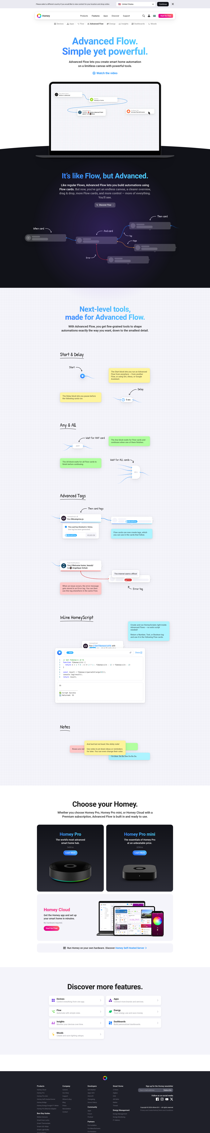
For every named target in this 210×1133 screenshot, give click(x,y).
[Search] (143, 16)
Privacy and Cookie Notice (149, 1110)
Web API (91, 1096)
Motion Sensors (42, 1117)
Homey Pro (40, 1093)
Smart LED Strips (43, 1126)
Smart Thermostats (43, 1123)
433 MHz (116, 1099)
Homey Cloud (41, 1090)
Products (84, 16)
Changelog (91, 1099)
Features (96, 16)
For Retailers (92, 1132)
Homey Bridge (42, 1102)
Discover (115, 16)
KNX (114, 1096)
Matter (115, 1102)
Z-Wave (115, 1090)
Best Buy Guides (43, 1113)
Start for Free (51, 928)
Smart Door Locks (43, 1120)
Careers (65, 1090)
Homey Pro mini (42, 1096)
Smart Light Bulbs (43, 1130)
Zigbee (115, 1093)
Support (126, 16)
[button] (135, 4)
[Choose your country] (154, 16)
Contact (65, 1112)
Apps (105, 16)
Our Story (65, 1093)
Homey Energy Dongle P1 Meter (48, 1105)
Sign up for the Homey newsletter (159, 1086)
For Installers (92, 1125)
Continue (163, 4)
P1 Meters (116, 1120)
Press (64, 1105)
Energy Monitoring (119, 1117)
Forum (90, 1114)
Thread (115, 1105)
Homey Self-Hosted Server (46, 1099)
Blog (64, 1102)
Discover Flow (105, 205)
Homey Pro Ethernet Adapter (46, 1109)
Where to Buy (67, 1099)
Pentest (90, 1117)
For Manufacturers (94, 1128)
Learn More (70, 853)
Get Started (91, 1090)
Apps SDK (91, 1093)
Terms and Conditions (166, 1110)
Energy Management (120, 1114)
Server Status (92, 1102)
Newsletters (66, 1109)
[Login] (149, 16)
